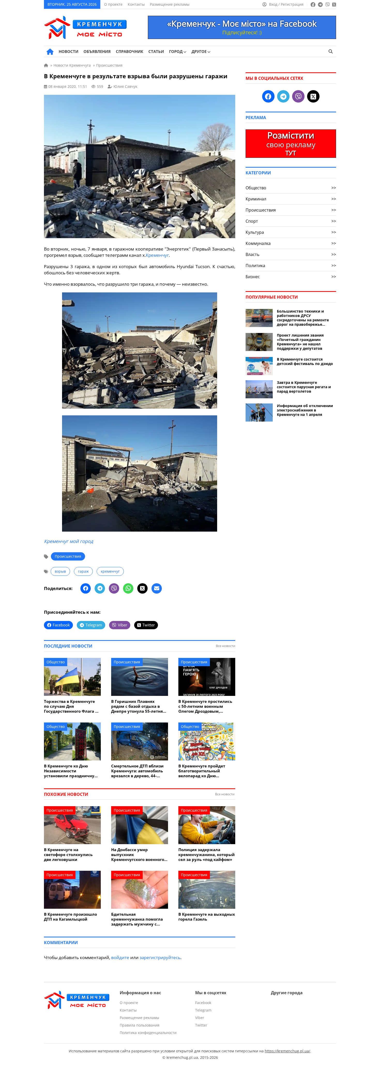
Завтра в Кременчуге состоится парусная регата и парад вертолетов (304, 386)
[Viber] (114, 588)
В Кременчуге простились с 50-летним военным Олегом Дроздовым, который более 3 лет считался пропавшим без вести (205, 706)
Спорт (291, 221)
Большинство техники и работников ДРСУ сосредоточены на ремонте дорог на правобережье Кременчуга (303, 318)
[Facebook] (85, 588)
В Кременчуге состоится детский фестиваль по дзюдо (305, 361)
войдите (120, 957)
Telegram (203, 1010)
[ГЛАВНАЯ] (50, 52)
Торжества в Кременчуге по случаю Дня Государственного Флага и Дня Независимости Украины (71, 706)
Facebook (203, 1002)
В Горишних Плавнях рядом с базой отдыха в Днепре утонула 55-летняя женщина (138, 706)
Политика (291, 265)
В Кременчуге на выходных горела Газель (206, 917)
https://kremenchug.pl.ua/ (287, 1050)
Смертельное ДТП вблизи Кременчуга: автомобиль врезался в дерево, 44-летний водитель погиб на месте (138, 771)
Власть (291, 254)
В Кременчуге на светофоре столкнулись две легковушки (68, 854)
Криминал (291, 199)
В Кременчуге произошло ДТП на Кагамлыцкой (70, 917)
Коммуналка (291, 243)
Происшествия (68, 556)
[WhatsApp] (128, 588)
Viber (199, 1017)
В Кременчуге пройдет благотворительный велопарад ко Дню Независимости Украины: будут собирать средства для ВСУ (204, 771)
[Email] (156, 588)
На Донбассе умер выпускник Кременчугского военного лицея (137, 854)
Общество (56, 661)
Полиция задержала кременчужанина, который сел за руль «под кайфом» (206, 854)
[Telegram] (100, 588)
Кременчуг (157, 255)
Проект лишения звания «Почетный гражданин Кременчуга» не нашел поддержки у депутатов (300, 342)
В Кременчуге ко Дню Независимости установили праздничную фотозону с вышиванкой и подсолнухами (71, 771)
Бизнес (291, 276)
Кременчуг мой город (68, 541)
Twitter (201, 1025)
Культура (291, 232)
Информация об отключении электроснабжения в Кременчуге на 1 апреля (305, 410)
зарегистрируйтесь (160, 957)
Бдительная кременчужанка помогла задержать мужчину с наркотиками (137, 919)
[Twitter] (142, 588)
